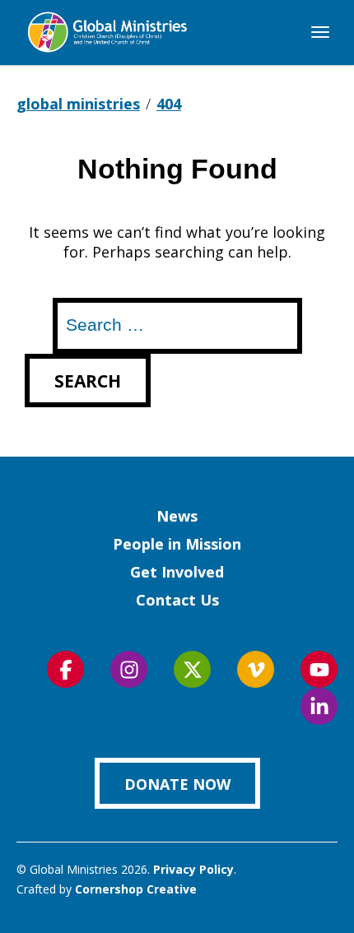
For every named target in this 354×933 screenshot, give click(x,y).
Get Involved (177, 572)
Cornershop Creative (136, 889)
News (177, 516)
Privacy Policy (193, 869)
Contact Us (177, 600)
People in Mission (177, 544)
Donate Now (177, 784)
